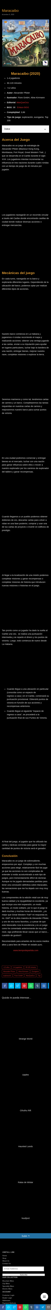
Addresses (6, 1300)
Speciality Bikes (8, 1286)
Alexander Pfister (9, 971)
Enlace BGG (23, 107)
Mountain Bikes (8, 1281)
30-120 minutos (31, 967)
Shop (4, 1258)
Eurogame (35, 971)
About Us (5, 1261)
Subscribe (23, 1275)
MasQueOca (23, 102)
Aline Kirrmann (23, 971)
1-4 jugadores (17, 967)
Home (4, 1256)
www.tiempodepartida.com (25, 950)
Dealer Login (7, 1298)
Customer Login (8, 1295)
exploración (7, 976)
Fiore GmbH (18, 976)
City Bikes (6, 1283)
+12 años (6, 967)
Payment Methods (9, 1303)
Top (39, 976)
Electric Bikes (7, 1289)
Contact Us (6, 1263)
